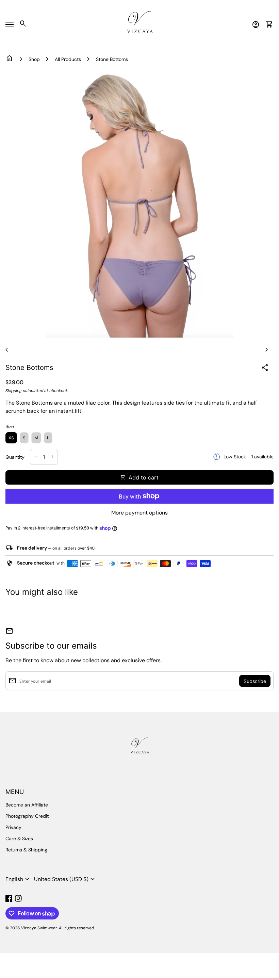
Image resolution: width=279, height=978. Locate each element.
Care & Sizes (19, 838)
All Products (68, 59)
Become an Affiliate (26, 805)
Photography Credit (27, 816)
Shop (34, 59)
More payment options (139, 512)
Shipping (13, 390)
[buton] (18, 879)
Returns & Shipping (26, 850)
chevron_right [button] (267, 350)
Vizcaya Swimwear (39, 928)
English (18, 879)
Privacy (13, 827)
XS (11, 437)
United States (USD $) (65, 879)
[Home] (139, 24)
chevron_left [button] (7, 350)
